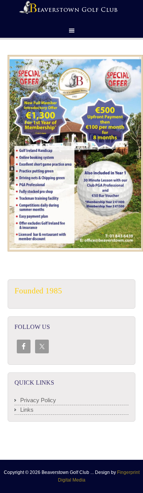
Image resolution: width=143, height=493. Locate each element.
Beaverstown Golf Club (71, 11)
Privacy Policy (38, 400)
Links (27, 409)
